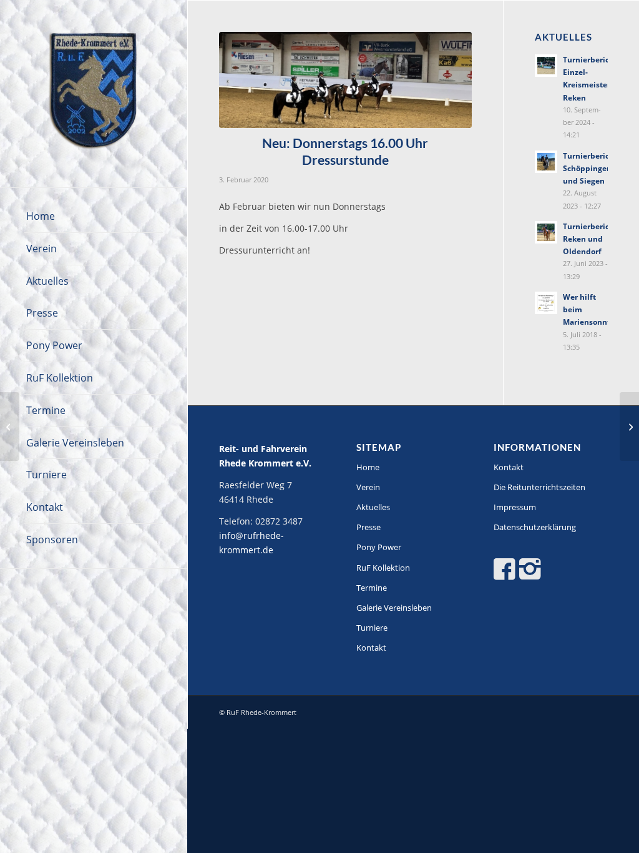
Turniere (372, 627)
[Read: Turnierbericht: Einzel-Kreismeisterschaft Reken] (546, 65)
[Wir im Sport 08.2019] (9, 426)
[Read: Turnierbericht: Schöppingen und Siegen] (546, 161)
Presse (368, 527)
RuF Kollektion (383, 567)
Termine (371, 587)
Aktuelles (373, 507)
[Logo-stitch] (93, 93)
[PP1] (345, 80)
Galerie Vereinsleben (394, 607)
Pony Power (378, 547)
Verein (368, 487)
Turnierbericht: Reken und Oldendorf (591, 238)
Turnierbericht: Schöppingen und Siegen (591, 167)
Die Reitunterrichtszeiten (539, 487)
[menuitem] (93, 216)
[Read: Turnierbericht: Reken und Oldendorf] (546, 232)
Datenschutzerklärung (535, 527)
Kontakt (371, 647)
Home (367, 467)
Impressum (515, 507)
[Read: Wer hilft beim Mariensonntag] (546, 303)
